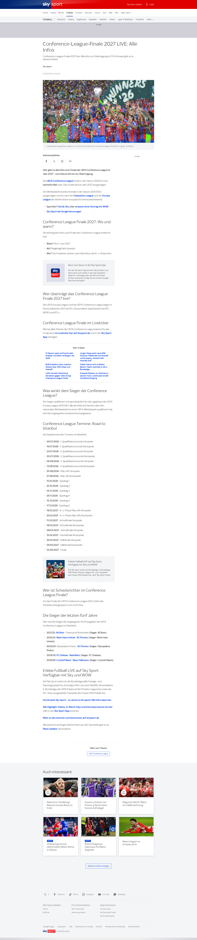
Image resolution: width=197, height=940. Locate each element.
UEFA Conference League (60, 180)
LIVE (62, 13)
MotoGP (88, 13)
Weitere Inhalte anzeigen (98, 866)
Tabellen (103, 19)
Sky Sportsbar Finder (108, 912)
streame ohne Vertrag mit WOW (91, 206)
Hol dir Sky (63, 206)
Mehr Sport (126, 13)
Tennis (97, 13)
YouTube (105, 894)
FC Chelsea (62, 655)
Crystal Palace (63, 660)
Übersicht (61, 19)
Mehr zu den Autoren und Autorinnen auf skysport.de (71, 717)
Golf (104, 13)
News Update (50, 728)
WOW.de (46, 912)
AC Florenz (82, 637)
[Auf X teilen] (54, 161)
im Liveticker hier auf (72, 333)
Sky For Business (78, 909)
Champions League (83, 195)
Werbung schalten (78, 912)
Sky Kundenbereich (107, 916)
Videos (53, 13)
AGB (70, 927)
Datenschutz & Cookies (84, 927)
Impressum (61, 927)
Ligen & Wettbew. (125, 19)
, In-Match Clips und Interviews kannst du (78, 707)
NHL (117, 13)
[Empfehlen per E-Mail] (70, 161)
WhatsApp (122, 894)
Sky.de (45, 909)
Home (45, 13)
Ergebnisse (81, 19)
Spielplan (93, 19)
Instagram (90, 894)
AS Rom (60, 632)
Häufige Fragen (48, 927)
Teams (112, 19)
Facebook (61, 894)
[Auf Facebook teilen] (46, 161)
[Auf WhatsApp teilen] (62, 161)
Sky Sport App (105, 909)
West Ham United (65, 637)
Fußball (69, 13)
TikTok (75, 894)
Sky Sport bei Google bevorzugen (64, 211)
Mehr (149, 19)
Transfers (140, 19)
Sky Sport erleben (134, 4)
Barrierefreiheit (134, 927)
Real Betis (75, 655)
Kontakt (99, 927)
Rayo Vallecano (81, 660)
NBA (110, 13)
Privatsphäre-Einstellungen (115, 927)
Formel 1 (78, 13)
